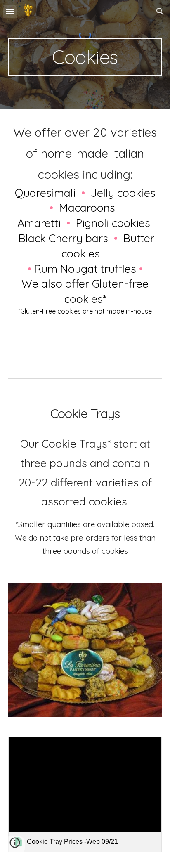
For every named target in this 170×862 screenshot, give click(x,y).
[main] (85, 57)
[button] (10, 11)
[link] (85, 794)
